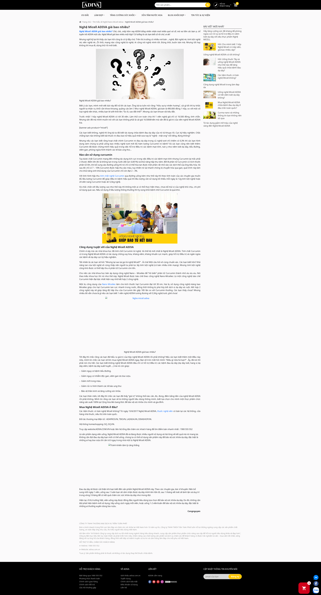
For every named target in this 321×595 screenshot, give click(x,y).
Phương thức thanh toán (89, 578)
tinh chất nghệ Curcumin (112, 175)
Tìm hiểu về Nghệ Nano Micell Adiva (108, 22)
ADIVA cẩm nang (155, 575)
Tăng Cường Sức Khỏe (122, 15)
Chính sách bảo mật (129, 581)
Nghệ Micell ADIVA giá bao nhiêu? (95, 31)
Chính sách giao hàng (88, 581)
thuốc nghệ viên (165, 411)
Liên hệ (124, 587)
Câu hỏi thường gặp (87, 587)
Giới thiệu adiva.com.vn (130, 575)
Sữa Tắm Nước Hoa (152, 15)
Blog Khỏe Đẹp (176, 15)
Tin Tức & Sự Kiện (200, 15)
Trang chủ (86, 22)
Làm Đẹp (98, 15)
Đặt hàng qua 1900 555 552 (90, 575)
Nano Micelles (109, 284)
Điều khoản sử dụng (129, 584)
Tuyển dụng (126, 578)
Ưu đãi (85, 15)
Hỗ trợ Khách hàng (225, 5)
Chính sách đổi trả (87, 584)
